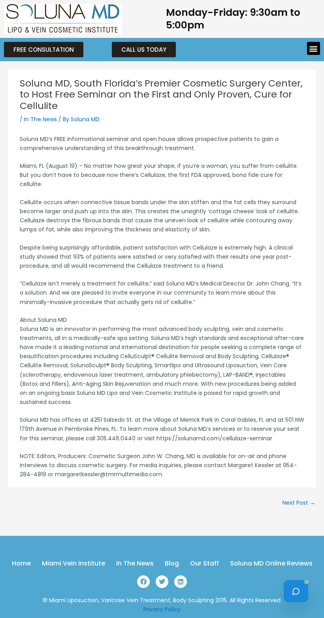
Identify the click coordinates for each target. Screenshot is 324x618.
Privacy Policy (162, 609)
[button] (313, 48)
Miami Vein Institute (73, 563)
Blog (172, 563)
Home (21, 563)
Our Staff (204, 563)
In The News (40, 119)
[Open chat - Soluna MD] (296, 591)
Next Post (299, 503)
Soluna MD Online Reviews (271, 563)
